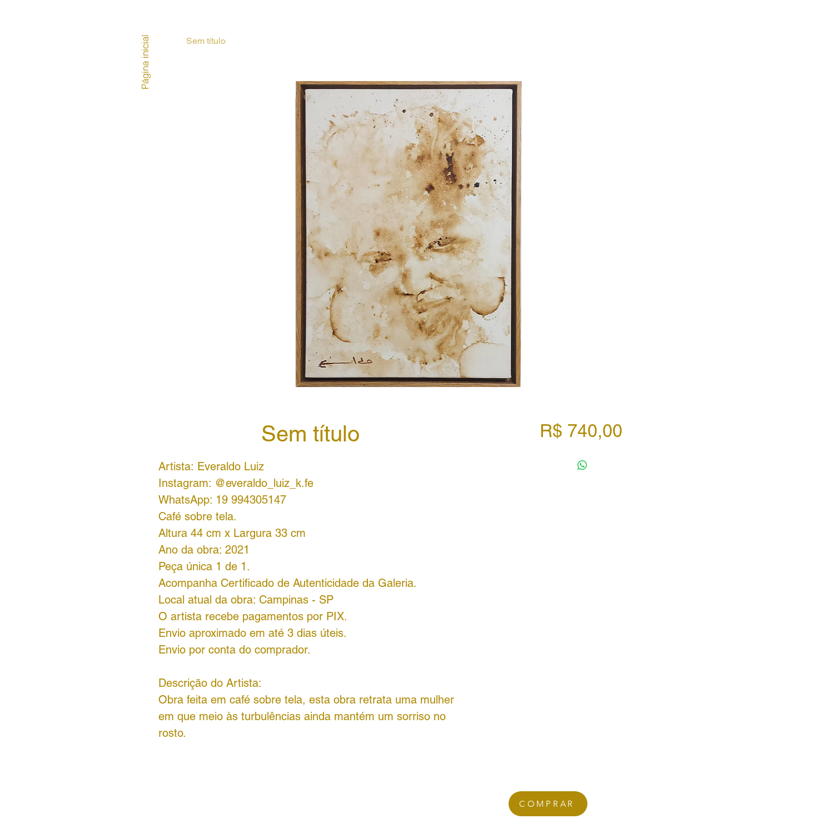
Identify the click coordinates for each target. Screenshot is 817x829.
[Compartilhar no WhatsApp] (582, 465)
